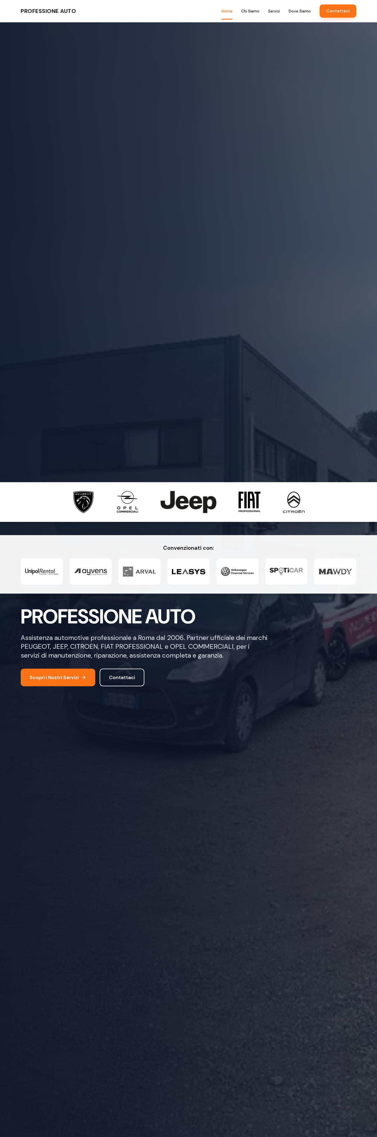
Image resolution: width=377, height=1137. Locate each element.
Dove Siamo (300, 11)
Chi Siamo (250, 11)
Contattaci (338, 11)
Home (227, 11)
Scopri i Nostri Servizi (54, 677)
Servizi (274, 11)
